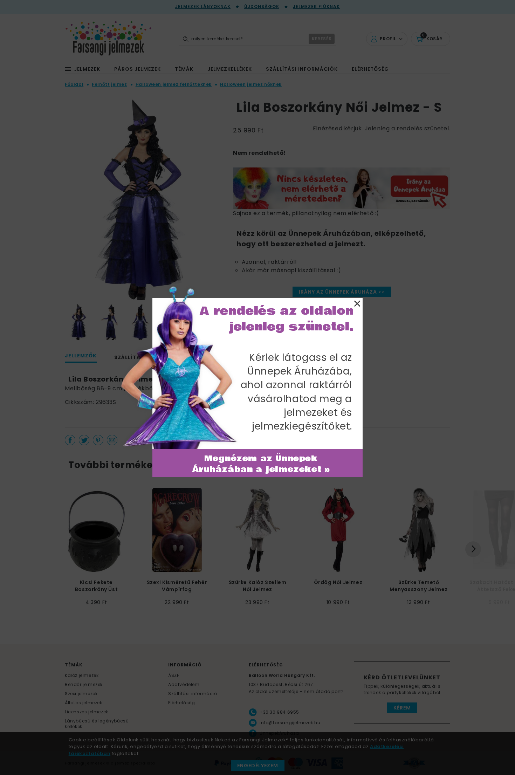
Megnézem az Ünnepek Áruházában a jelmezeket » (261, 464)
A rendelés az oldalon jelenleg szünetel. (277, 319)
